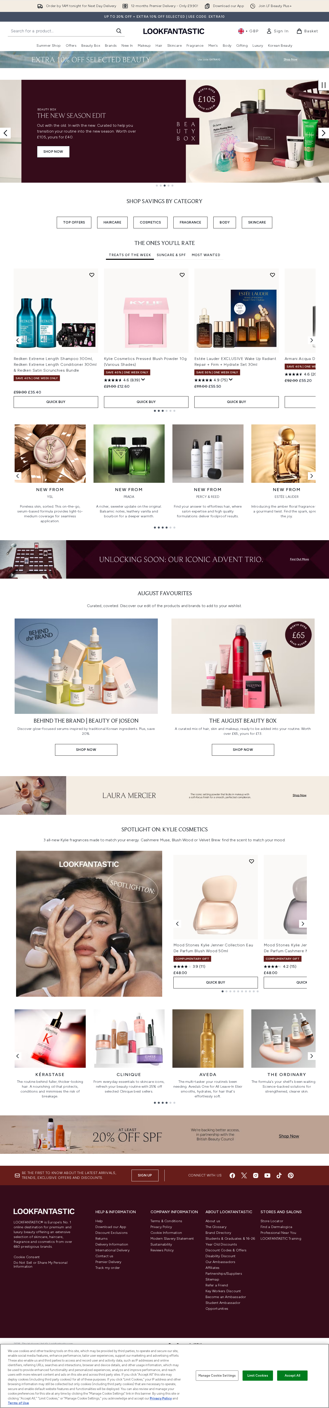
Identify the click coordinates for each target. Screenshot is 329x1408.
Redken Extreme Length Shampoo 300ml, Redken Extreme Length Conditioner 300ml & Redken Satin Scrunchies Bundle (55, 364)
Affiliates (213, 1268)
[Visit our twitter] (244, 1175)
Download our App (110, 1227)
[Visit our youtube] (267, 1175)
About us (213, 1221)
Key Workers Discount (223, 1291)
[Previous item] (17, 340)
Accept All (292, 1375)
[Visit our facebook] (232, 1175)
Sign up (145, 1175)
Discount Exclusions (111, 1233)
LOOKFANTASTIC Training (281, 1239)
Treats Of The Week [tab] (130, 255)
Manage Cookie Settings (217, 1375)
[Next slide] (323, 133)
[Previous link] (17, 476)
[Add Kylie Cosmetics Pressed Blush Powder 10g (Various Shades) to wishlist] (182, 275)
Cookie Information (166, 1233)
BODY (225, 222)
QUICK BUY (56, 402)
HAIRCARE (112, 222)
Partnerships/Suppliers (224, 1274)
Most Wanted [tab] (206, 255)
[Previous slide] (5, 133)
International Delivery (112, 1250)
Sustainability (161, 1244)
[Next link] (312, 476)
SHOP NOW (32, 152)
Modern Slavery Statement (172, 1239)
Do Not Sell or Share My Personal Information (40, 1265)
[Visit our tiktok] (279, 1175)
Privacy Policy (161, 1227)
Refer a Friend (217, 1285)
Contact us (104, 1256)
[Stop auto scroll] (323, 85)
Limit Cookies (257, 1375)
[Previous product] (177, 924)
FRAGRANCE (190, 222)
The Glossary (216, 1227)
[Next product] (303, 924)
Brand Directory (218, 1233)
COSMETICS (150, 222)
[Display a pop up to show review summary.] (143, 380)
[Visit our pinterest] (291, 1175)
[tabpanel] (165, 340)
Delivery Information (111, 1244)
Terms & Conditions (166, 1221)
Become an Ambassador (226, 1297)
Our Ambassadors (220, 1262)
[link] (277, 31)
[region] (164, 1376)
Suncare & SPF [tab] (171, 255)
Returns (101, 1239)
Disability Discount (221, 1256)
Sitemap (212, 1279)
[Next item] (312, 340)
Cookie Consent (27, 1257)
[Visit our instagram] (256, 1175)
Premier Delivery (108, 1262)
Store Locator (272, 1221)
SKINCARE (257, 222)
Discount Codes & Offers (226, 1250)
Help (99, 1221)
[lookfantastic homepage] (173, 31)
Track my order (107, 1268)
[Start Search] (119, 31)
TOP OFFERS (74, 222)
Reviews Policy (162, 1250)
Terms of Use (18, 1403)
